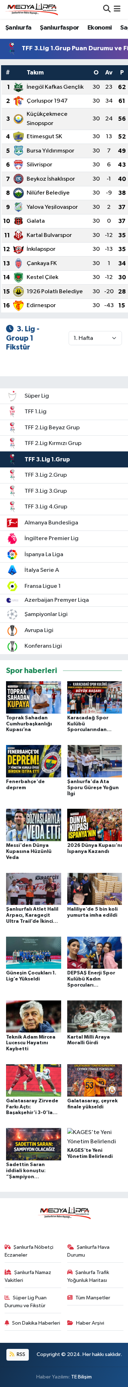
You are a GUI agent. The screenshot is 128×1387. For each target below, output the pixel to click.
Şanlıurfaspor (59, 28)
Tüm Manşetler (92, 1297)
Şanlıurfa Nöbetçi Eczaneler (29, 1251)
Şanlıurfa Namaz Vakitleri (28, 1276)
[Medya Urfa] (31, 9)
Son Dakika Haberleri (36, 1323)
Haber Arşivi (90, 1323)
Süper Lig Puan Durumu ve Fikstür (26, 1301)
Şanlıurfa (18, 28)
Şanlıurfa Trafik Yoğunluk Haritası (88, 1276)
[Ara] (107, 9)
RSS (20, 1354)
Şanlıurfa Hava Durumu (88, 1251)
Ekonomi (99, 28)
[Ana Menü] (117, 9)
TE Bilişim (81, 1377)
